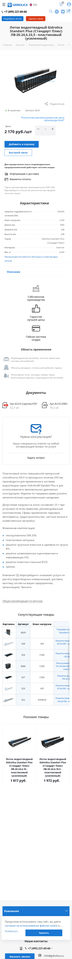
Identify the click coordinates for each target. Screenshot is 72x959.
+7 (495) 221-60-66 (15, 11)
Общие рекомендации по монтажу (23, 601)
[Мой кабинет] (69, 4)
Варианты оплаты (20, 179)
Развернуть (11, 931)
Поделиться (57, 104)
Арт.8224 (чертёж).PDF (23, 403)
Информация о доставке (24, 173)
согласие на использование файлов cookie (31, 925)
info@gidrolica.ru (54, 955)
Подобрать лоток (13, 18)
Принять (44, 932)
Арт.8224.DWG (58, 403)
